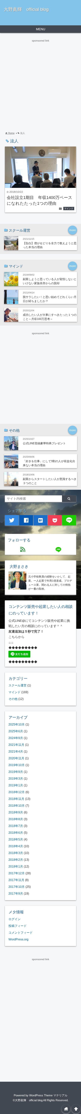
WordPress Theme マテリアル (48, 1095)
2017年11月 (16, 880)
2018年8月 (15, 819)
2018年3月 (15, 853)
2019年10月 (16, 765)
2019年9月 (15, 771)
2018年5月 (15, 839)
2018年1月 (15, 866)
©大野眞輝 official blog (28, 1100)
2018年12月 (16, 792)
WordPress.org (18, 939)
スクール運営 (17, 685)
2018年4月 (15, 846)
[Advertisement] (40, 83)
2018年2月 (15, 859)
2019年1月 (15, 785)
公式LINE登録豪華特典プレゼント (44, 443)
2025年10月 (16, 724)
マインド (68, 208)
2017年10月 (16, 886)
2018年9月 (15, 812)
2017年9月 (15, 893)
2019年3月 (15, 778)
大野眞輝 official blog (26, 9)
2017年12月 (16, 873)
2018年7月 (15, 826)
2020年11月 (16, 758)
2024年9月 (15, 738)
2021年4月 (15, 751)
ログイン (14, 919)
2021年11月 (16, 744)
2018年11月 (16, 798)
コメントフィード (20, 932)
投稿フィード (17, 925)
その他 (13, 699)
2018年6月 (15, 832)
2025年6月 (15, 731)
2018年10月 (16, 805)
